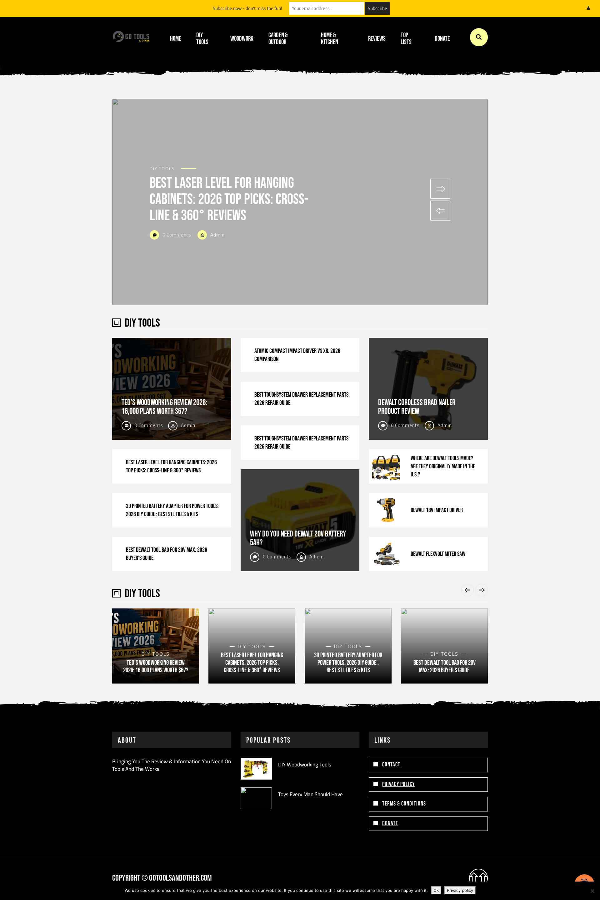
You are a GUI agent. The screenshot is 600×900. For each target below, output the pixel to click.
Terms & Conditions (404, 803)
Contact (391, 764)
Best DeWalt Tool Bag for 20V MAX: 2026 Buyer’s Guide (166, 554)
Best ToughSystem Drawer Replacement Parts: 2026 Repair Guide (302, 399)
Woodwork (241, 39)
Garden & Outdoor (278, 38)
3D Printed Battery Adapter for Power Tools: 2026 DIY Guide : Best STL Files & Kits (172, 510)
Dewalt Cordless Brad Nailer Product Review (416, 407)
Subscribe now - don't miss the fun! (247, 8)
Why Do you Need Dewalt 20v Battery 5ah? (298, 539)
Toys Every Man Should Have (310, 794)
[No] (592, 891)
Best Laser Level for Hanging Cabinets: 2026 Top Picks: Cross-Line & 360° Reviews (229, 199)
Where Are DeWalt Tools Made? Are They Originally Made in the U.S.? (443, 466)
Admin (217, 234)
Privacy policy (460, 890)
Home (175, 39)
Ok (436, 890)
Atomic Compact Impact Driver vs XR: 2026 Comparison (297, 355)
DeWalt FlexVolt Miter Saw (438, 554)
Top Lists (406, 38)
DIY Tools (202, 38)
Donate (442, 39)
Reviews (377, 39)
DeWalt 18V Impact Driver (437, 510)
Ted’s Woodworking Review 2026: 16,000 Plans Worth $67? (164, 407)
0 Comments (176, 234)
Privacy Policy (398, 784)
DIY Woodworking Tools (304, 764)
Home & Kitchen (329, 38)
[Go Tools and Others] (131, 37)
